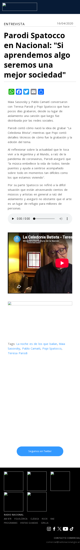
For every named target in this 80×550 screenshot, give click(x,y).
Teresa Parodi (17, 353)
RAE (52, 518)
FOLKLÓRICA (20, 518)
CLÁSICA (34, 518)
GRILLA (44, 522)
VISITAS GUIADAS (29, 522)
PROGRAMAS (10, 522)
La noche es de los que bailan (36, 344)
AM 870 (7, 518)
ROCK (45, 518)
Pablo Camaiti (31, 348)
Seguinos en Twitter (40, 451)
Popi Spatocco (52, 348)
